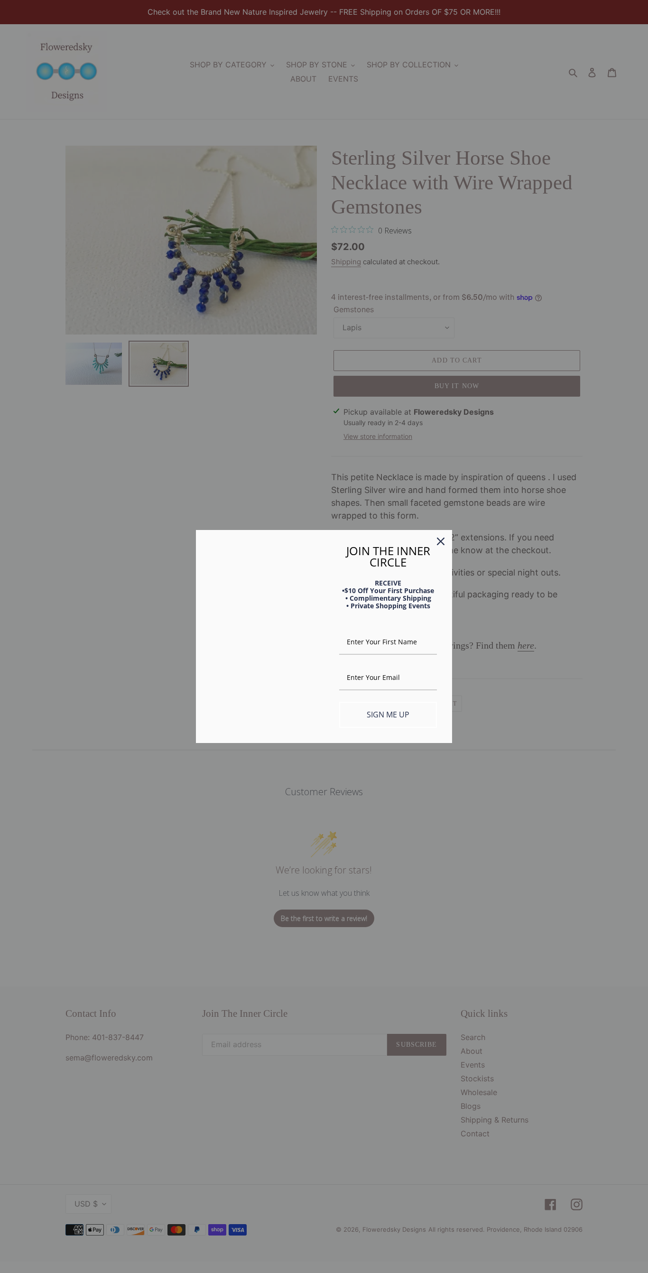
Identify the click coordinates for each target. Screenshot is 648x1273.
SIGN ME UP (388, 714)
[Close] (440, 541)
